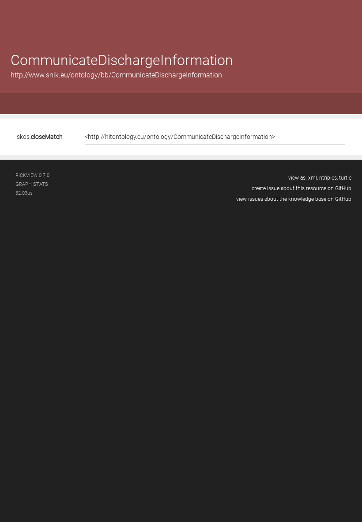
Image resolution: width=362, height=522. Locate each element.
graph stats (31, 184)
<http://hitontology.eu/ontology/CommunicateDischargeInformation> (180, 136)
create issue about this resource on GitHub (301, 188)
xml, (313, 178)
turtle (345, 178)
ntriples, (328, 178)
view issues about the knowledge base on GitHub (293, 199)
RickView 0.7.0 (32, 175)
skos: (40, 136)
